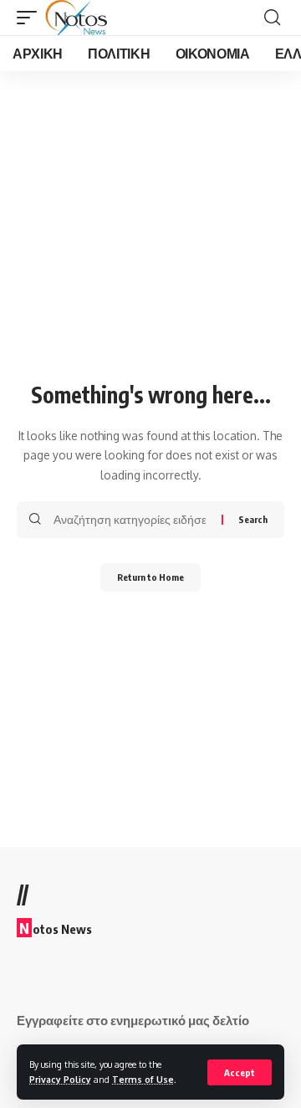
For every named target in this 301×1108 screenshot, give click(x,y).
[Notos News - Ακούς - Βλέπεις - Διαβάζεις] (76, 17)
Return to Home (150, 577)
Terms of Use (143, 1079)
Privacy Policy (60, 1079)
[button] (239, 1072)
